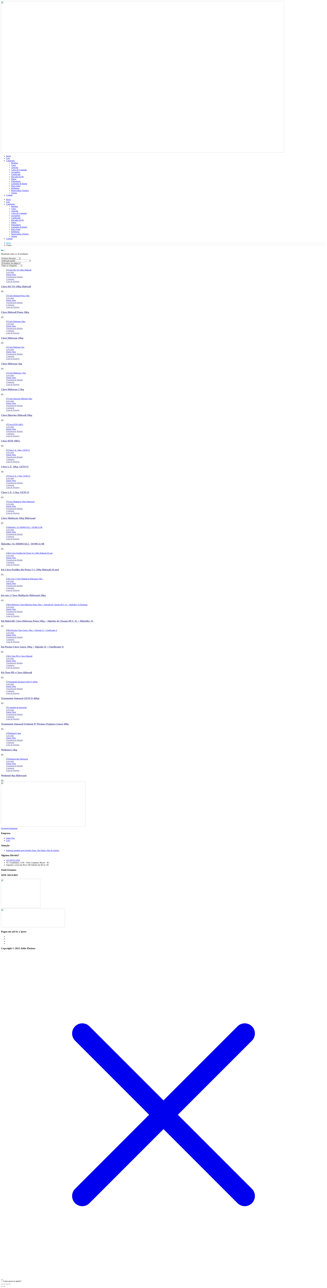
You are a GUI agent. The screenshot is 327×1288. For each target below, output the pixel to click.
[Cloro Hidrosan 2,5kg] (16, 373)
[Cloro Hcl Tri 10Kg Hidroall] (18, 270)
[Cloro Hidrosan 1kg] (15, 347)
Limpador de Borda (19, 184)
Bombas (14, 163)
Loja (8, 158)
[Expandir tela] (5, 1284)
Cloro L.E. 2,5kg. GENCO (15, 492)
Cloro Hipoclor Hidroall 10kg (16, 415)
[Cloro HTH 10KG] (14, 424)
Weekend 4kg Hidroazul (13, 775)
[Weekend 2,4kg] (13, 733)
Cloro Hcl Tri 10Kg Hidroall (16, 286)
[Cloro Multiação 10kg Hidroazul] (20, 502)
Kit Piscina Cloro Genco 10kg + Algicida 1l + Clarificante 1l (32, 646)
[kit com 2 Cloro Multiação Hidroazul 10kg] (24, 579)
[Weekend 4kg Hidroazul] (17, 759)
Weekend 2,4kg (9, 749)
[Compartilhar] (7, 1284)
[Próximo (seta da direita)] (5, 1286)
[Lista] (4, 250)
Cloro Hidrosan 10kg (12, 338)
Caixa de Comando (19, 170)
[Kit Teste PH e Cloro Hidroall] (19, 656)
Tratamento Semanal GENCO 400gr (20, 698)
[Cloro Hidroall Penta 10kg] (18, 296)
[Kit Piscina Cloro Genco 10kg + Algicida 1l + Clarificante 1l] (31, 630)
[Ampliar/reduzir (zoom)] (2, 1284)
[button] (11, 1281)
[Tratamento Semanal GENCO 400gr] (22, 682)
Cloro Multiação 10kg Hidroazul (18, 518)
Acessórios (15, 172)
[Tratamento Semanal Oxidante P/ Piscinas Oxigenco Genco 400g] (16, 707)
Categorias (10, 161)
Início (8, 243)
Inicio (8, 156)
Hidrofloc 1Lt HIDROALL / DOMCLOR (22, 543)
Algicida (14, 167)
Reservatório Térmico (20, 190)
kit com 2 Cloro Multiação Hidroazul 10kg (23, 595)
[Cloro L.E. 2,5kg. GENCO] (18, 476)
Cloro (13, 165)
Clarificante (16, 174)
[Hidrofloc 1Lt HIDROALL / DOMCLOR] (24, 527)
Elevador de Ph (17, 177)
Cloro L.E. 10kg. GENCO (14, 466)
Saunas (14, 193)
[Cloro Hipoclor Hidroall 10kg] (19, 399)
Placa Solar (15, 186)
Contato (9, 195)
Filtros (13, 179)
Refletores (15, 188)
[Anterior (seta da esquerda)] (2, 1286)
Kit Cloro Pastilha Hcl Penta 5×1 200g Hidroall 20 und (30, 569)
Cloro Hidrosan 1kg (11, 363)
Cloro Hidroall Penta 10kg (15, 312)
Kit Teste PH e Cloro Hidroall (16, 672)
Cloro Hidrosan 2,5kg (12, 389)
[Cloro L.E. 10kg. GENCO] (18, 450)
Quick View (11, 275)
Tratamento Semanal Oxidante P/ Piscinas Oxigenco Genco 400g (35, 724)
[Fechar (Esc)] (10, 1284)
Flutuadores (16, 181)
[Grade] (2, 250)
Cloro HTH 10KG (10, 441)
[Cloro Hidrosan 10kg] (15, 321)
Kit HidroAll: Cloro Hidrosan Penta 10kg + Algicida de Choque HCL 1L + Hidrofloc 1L (47, 621)
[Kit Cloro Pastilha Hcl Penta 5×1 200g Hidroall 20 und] (29, 553)
